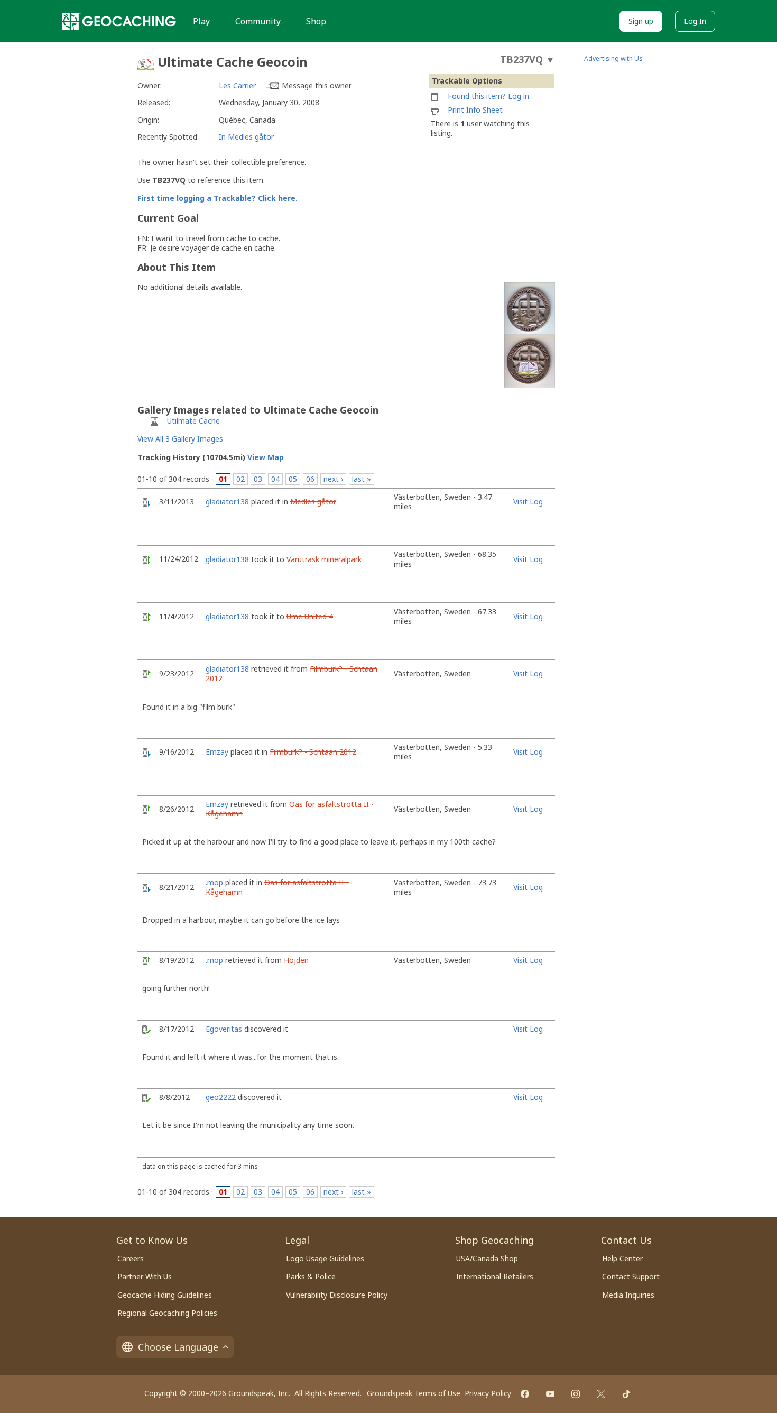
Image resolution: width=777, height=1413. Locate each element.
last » (361, 479)
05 (293, 479)
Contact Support (631, 1276)
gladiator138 (227, 502)
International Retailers (494, 1276)
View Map (265, 457)
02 (240, 479)
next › (333, 479)
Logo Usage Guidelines (325, 1258)
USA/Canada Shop (487, 1258)
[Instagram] (575, 1394)
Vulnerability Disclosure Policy (336, 1295)
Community (258, 21)
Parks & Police (311, 1276)
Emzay (217, 752)
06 (310, 479)
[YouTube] (550, 1394)
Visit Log (528, 502)
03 (258, 479)
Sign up (640, 21)
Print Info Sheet (475, 110)
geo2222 (221, 1097)
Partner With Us (144, 1276)
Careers (130, 1258)
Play (201, 21)
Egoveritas (224, 1029)
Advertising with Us (613, 58)
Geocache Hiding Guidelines (164, 1295)
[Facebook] (525, 1394)
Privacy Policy (488, 1393)
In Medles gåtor (246, 137)
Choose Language (178, 1347)
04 (275, 479)
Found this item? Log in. (489, 96)
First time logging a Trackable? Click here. (217, 198)
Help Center (622, 1258)
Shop (316, 21)
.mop (214, 882)
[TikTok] (626, 1394)
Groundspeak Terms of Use (413, 1393)
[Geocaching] (119, 21)
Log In (695, 21)
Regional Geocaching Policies (167, 1313)
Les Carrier (237, 85)
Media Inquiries (628, 1295)
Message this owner (317, 85)
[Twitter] (601, 1394)
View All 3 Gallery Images (180, 439)
